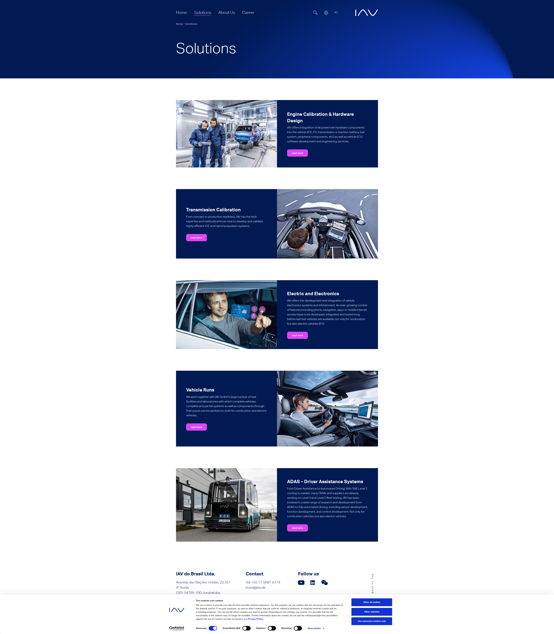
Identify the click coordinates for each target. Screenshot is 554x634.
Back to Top (372, 583)
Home (179, 24)
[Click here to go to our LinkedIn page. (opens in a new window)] (313, 582)
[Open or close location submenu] (326, 13)
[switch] (246, 628)
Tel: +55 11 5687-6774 (263, 582)
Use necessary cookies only (372, 621)
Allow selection (372, 611)
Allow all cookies (371, 602)
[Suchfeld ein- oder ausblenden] (315, 13)
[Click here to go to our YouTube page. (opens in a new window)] (301, 582)
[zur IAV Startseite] (366, 12)
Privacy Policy (255, 619)
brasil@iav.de (256, 587)
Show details (314, 628)
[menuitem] (181, 12)
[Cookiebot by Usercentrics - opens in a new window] (176, 628)
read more (297, 153)
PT (336, 12)
